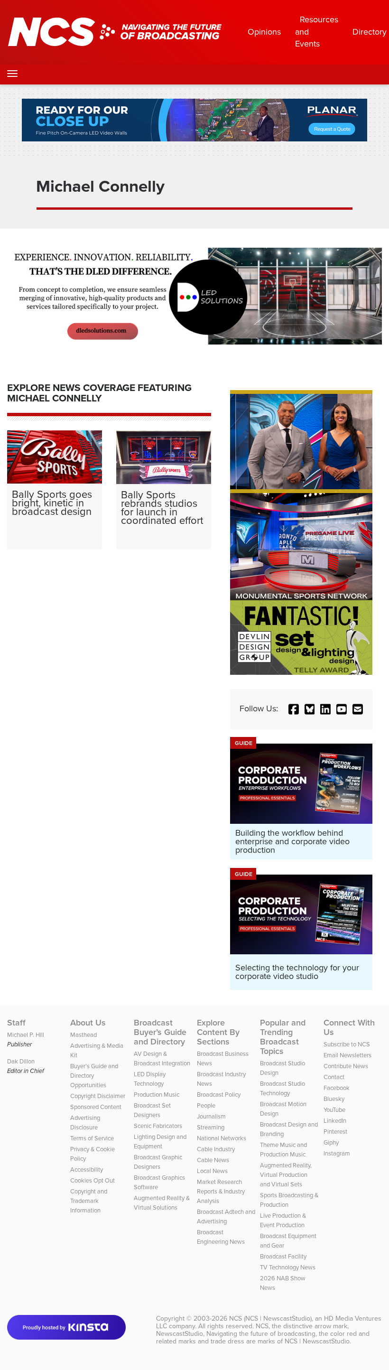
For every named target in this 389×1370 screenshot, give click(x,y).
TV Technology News (287, 1267)
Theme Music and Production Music (283, 1149)
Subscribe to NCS (347, 1044)
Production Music (156, 1094)
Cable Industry (216, 1149)
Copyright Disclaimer (97, 1095)
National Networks (221, 1138)
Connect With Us (349, 1027)
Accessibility (86, 1169)
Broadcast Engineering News (221, 1237)
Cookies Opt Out (92, 1180)
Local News (212, 1170)
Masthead (83, 1034)
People (206, 1105)
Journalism (211, 1116)
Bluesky (334, 1098)
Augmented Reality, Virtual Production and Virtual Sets (286, 1175)
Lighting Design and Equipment (160, 1141)
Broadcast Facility (283, 1256)
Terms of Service (92, 1138)
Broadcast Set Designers (152, 1110)
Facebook (337, 1087)
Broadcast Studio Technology (282, 1088)
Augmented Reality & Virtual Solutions (162, 1202)
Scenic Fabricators (158, 1125)
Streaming (210, 1127)
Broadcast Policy (219, 1094)
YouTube (334, 1109)
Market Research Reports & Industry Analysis (221, 1191)
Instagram (337, 1153)
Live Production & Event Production (283, 1220)
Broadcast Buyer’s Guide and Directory (160, 1032)
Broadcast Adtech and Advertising (226, 1216)
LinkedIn (335, 1120)
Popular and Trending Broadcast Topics (283, 1037)
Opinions (264, 32)
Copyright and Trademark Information (88, 1201)
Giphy (331, 1142)
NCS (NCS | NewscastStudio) (270, 1318)
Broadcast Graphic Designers (158, 1162)
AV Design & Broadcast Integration (162, 1058)
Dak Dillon (21, 1061)
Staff (16, 1022)
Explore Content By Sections (218, 1032)
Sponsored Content (95, 1106)
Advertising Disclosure (85, 1122)
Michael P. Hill (25, 1034)
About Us (88, 1022)
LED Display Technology (150, 1079)
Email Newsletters (347, 1055)
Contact (334, 1076)
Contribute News (346, 1066)
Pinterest (335, 1131)
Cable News (213, 1160)
